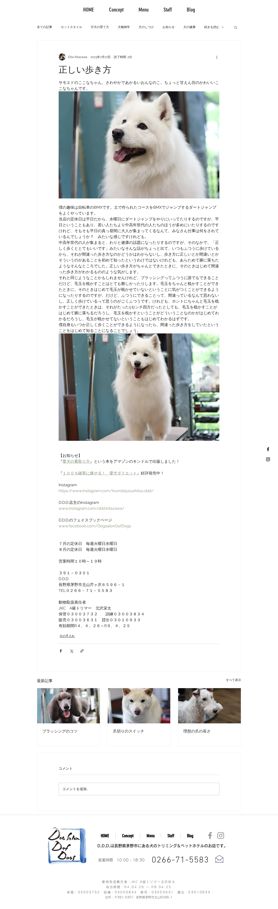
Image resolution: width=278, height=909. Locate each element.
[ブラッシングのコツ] (68, 705)
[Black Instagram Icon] (268, 459)
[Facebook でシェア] (61, 651)
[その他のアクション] (216, 57)
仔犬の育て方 (100, 27)
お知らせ (168, 27)
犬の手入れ (67, 636)
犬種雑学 (124, 27)
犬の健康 (189, 27)
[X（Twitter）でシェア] (71, 651)
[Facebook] (210, 835)
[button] (235, 27)
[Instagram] (220, 835)
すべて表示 (233, 680)
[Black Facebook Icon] (268, 449)
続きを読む (211, 27)
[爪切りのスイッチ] (139, 705)
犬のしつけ (146, 27)
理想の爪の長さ (197, 731)
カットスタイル (71, 27)
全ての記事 (44, 27)
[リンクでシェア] (82, 651)
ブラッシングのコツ (60, 731)
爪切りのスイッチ (128, 731)
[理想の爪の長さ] (209, 705)
